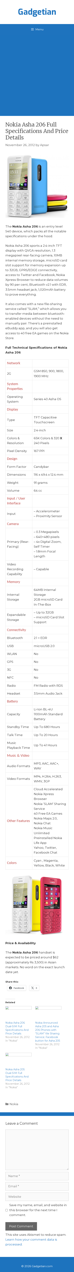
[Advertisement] (37, 74)
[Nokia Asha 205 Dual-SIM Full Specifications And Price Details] (18, 1060)
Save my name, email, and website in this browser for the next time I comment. (38, 1210)
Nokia (14, 1104)
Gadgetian (37, 12)
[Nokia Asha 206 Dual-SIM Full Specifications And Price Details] (18, 1013)
